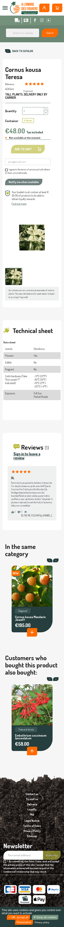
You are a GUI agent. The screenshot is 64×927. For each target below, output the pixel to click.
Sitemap (32, 836)
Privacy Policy (32, 831)
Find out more (19, 203)
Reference (9, 84)
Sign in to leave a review (26, 455)
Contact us (32, 794)
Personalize (24, 922)
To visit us (32, 799)
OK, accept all (19, 917)
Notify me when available (24, 182)
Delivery (32, 804)
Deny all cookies (46, 917)
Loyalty (32, 809)
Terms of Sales (32, 826)
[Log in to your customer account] (44, 8)
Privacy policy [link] (42, 922)
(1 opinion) (28, 91)
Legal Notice (32, 820)
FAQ (32, 814)
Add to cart (23, 149)
